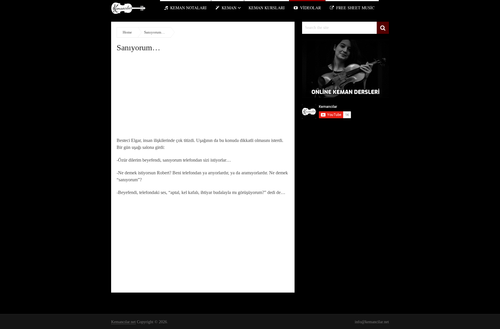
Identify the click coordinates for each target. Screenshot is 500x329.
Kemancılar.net (123, 322)
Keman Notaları (188, 7)
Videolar (310, 7)
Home (127, 32)
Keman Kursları (267, 7)
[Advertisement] (203, 96)
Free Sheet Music (354, 7)
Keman (228, 7)
